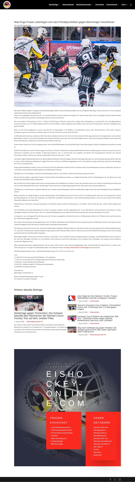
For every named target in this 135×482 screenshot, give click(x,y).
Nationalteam (68, 5)
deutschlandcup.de (99, 435)
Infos (124, 5)
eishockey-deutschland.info (102, 441)
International (111, 5)
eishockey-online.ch (100, 433)
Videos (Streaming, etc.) (59, 438)
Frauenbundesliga (57, 441)
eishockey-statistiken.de (101, 444)
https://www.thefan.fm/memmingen (77, 247)
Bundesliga (53, 5)
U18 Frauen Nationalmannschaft (61, 430)
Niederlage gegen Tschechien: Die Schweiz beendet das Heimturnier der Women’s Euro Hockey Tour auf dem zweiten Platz (39, 316)
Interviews (99, 5)
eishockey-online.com (100, 427)
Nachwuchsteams (83, 5)
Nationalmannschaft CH (35, 321)
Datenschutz (97, 455)
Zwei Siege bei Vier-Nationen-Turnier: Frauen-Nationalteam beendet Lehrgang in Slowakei (97, 297)
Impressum (97, 452)
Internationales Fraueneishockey (61, 433)
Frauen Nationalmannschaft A (60, 427)
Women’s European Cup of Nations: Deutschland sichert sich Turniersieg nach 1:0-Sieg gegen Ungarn (98, 307)
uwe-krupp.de (97, 447)
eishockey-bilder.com (100, 438)
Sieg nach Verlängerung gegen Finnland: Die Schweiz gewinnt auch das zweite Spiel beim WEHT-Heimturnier (96, 330)
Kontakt (96, 449)
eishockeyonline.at (99, 430)
